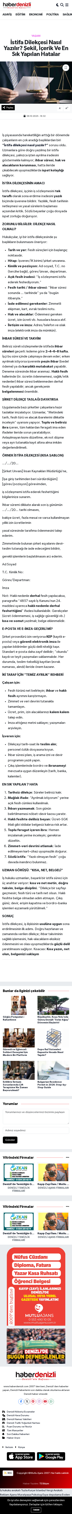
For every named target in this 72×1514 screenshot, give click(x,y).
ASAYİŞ (7, 14)
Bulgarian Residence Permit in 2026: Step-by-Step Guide (52, 1085)
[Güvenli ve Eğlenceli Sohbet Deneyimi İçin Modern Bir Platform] (19, 1037)
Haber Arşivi (13, 1438)
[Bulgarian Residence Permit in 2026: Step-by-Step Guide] (53, 1070)
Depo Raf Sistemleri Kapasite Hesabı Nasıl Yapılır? (50, 1052)
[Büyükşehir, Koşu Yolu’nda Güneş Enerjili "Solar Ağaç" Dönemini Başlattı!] (53, 1005)
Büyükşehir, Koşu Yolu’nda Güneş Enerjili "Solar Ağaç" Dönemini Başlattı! (53, 1020)
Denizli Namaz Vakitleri (19, 1419)
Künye (21, 1447)
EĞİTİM (20, 14)
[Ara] (62, 5)
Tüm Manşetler (15, 1430)
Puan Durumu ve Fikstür (19, 1426)
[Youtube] (45, 1401)
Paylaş (10, 107)
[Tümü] (67, 1157)
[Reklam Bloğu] (36, 1286)
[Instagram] (39, 1401)
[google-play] (51, 1457)
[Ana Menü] (66, 5)
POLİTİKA (52, 14)
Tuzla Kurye (28, 1490)
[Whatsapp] (51, 1401)
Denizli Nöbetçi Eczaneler (21, 1411)
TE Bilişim (44, 1483)
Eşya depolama (52, 1494)
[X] (27, 1401)
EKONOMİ (36, 14)
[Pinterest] (33, 1401)
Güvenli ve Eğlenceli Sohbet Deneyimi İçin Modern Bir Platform (15, 1052)
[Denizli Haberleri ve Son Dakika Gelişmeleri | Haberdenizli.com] (17, 5)
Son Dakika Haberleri (18, 1434)
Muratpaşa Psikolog (29, 1494)
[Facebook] (21, 1401)
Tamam (36, 1510)
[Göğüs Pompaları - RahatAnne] (19, 1005)
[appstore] (21, 1457)
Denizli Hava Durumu (18, 1415)
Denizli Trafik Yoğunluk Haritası (23, 1423)
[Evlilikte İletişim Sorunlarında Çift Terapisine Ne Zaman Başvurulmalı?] (19, 1070)
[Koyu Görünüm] (57, 5)
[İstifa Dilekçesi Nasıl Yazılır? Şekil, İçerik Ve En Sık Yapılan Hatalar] (36, 82)
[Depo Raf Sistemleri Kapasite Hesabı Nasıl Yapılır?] (53, 1037)
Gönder (10, 1140)
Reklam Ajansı (8, 1494)
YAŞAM (36, 36)
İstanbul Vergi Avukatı (49, 1490)
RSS (9, 1473)
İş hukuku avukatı (10, 1490)
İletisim (9, 1447)
